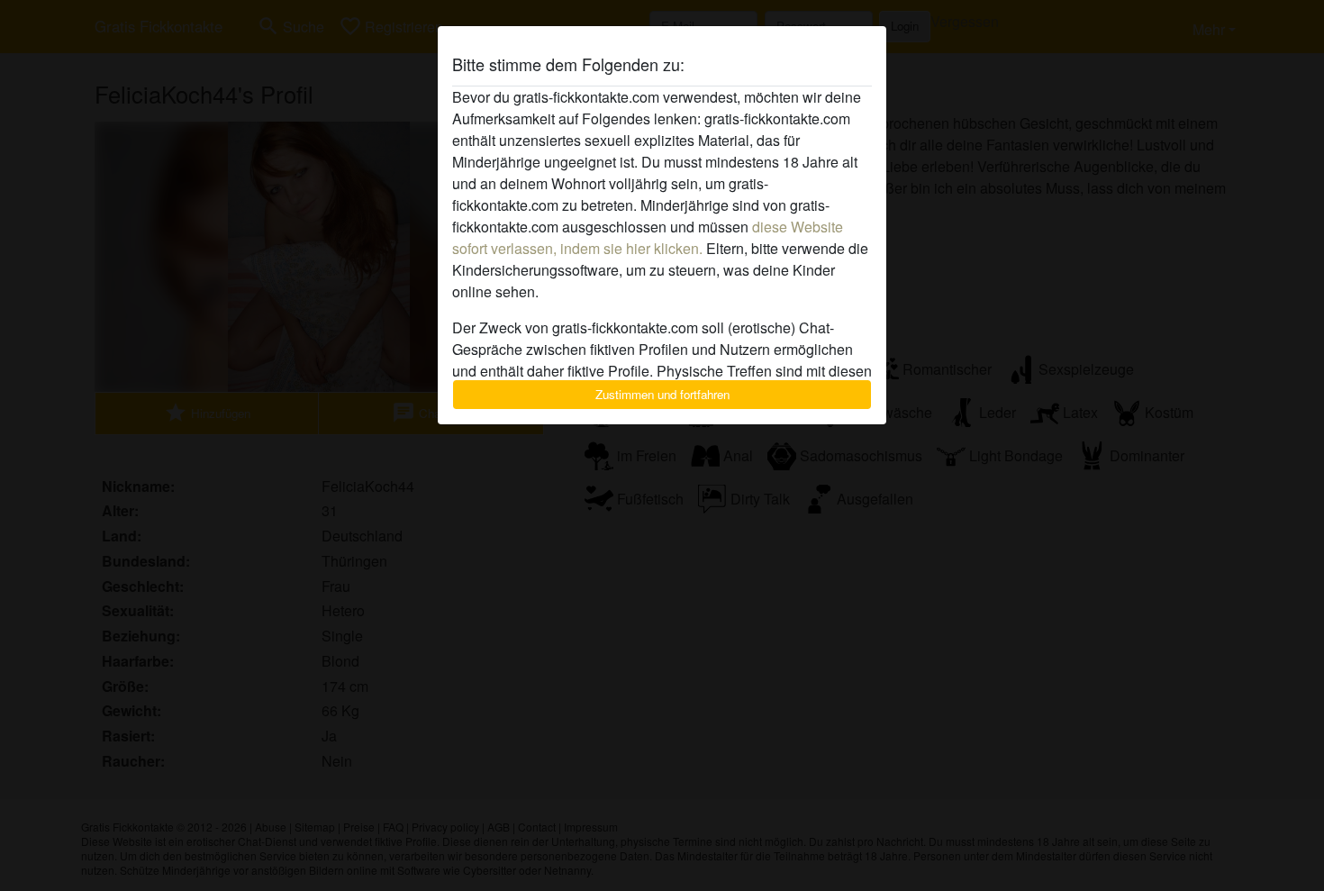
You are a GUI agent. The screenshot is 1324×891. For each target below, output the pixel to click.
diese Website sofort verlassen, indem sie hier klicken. (647, 237)
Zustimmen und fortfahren (662, 394)
